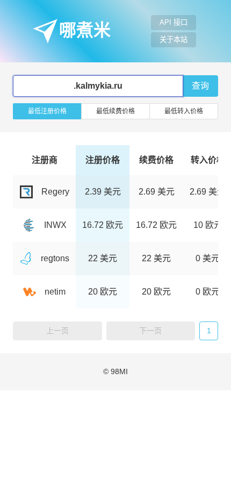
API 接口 (173, 22)
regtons (55, 258)
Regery (55, 191)
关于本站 (173, 39)
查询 (200, 85)
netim (55, 291)
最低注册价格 (47, 111)
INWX (55, 225)
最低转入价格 (183, 111)
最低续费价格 (115, 111)
